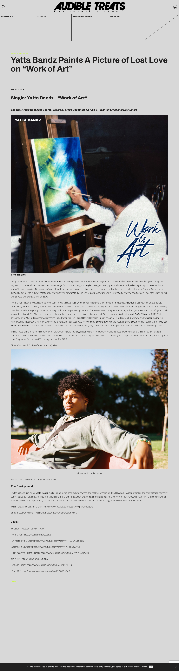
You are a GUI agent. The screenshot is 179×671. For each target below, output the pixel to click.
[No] (175, 667)
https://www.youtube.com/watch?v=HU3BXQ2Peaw (59, 541)
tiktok (41, 529)
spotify (34, 529)
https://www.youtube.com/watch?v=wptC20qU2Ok (68, 507)
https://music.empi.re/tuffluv (35, 559)
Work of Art (72, 97)
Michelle (29, 479)
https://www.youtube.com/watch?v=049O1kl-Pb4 (50, 565)
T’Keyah (40, 479)
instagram (15, 529)
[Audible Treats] (89, 7)
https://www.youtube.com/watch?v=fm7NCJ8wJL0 (65, 553)
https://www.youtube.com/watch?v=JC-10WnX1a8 (46, 571)
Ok (151, 667)
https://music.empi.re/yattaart (44, 345)
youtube (26, 529)
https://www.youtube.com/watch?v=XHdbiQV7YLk (56, 547)
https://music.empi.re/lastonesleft (61, 513)
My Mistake (65, 303)
